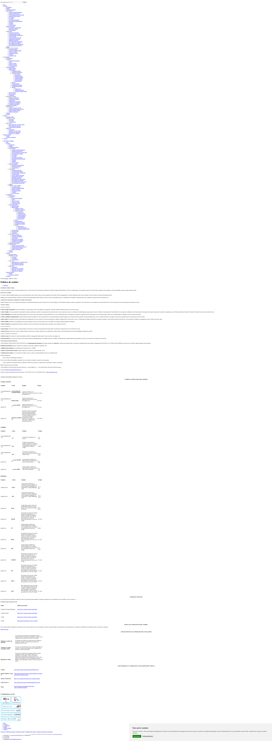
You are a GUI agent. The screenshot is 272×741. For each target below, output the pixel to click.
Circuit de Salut (12, 36)
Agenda (8, 114)
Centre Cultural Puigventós (15, 37)
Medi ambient (12, 69)
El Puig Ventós (12, 25)
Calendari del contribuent (14, 102)
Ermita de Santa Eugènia (14, 16)
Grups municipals (13, 66)
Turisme (5, 115)
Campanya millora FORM (20, 91)
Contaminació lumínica (17, 86)
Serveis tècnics (12, 94)
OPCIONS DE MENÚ (8, 141)
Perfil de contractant (13, 111)
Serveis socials (12, 92)
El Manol (11, 22)
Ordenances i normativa (11, 105)
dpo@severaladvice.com (51, 372)
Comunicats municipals (14, 99)
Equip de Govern (13, 64)
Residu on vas (18, 88)
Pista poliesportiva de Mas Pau (16, 35)
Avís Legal (3, 731)
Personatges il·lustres (11, 9)
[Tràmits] (11, 707)
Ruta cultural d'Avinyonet (15, 125)
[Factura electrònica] (11, 712)
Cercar (24, 2)
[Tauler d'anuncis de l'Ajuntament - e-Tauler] (11, 716)
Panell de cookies (4, 629)
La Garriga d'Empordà (14, 20)
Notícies (8, 113)
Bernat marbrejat (18, 80)
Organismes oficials (13, 53)
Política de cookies (20, 731)
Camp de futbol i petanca (14, 34)
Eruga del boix (18, 81)
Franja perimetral (15, 83)
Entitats (8, 46)
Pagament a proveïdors (14, 104)
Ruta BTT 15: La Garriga (15, 131)
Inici (4, 4)
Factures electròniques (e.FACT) (16, 109)
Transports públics (13, 49)
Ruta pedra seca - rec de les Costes (17, 124)
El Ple (10, 62)
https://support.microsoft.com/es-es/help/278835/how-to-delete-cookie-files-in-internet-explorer (28, 674)
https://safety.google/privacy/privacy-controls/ (27, 620)
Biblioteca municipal (13, 40)
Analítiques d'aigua (16, 71)
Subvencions (12, 100)
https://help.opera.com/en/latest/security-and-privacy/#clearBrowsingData (24, 687)
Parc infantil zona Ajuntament (15, 41)
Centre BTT (12, 129)
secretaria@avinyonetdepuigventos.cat (12, 369)
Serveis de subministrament (15, 50)
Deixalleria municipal (14, 32)
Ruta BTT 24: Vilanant (14, 133)
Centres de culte (12, 55)
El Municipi (9, 7)
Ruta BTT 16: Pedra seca (14, 132)
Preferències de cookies (30, 731)
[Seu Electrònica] (6, 703)
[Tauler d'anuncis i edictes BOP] (11, 720)
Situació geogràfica (10, 26)
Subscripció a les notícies (14, 101)
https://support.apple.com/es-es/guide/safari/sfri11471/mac (27, 682)
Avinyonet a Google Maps (15, 27)
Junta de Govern (12, 63)
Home (6, 278)
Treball (7, 136)
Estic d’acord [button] (137, 736)
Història (8, 8)
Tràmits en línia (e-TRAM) (15, 108)
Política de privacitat (10, 731)
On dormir (11, 120)
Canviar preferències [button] (148, 736)
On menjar (11, 119)
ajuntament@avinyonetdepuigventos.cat (12, 739)
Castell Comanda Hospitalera (15, 12)
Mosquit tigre (18, 74)
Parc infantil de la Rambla (15, 43)
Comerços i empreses (11, 137)
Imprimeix (5, 285)
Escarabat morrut (18, 76)
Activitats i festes (10, 117)
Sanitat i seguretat (13, 51)
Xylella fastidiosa (18, 78)
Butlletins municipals (13, 97)
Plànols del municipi (13, 29)
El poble (5, 6)
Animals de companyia (17, 72)
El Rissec (11, 23)
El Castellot (11, 17)
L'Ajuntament (6, 57)
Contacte (5, 138)
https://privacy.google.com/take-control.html (27, 609)
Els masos (11, 18)
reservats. (60, 734)
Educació (11, 54)
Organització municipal (14, 60)
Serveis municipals (10, 67)
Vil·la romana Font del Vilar (15, 45)
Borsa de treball (12, 68)
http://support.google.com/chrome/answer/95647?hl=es (26, 669)
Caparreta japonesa (19, 77)
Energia (13, 82)
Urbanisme (11, 95)
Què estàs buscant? (5, 2)
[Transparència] (16, 703)
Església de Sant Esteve (14, 13)
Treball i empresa (7, 134)
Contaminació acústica (17, 85)
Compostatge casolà (19, 90)
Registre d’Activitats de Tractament (44, 731)
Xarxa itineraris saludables (15, 127)
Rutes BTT (8, 128)
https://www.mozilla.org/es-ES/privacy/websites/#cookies (27, 678)
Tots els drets (56, 734)
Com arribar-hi (12, 30)
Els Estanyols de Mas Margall (15, 21)
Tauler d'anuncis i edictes (14, 110)
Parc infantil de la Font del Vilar (16, 44)
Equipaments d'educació (14, 39)
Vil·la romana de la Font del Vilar (16, 15)
